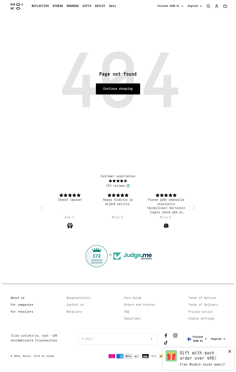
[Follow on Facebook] (165, 335)
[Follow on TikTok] (165, 342)
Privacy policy (200, 311)
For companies (22, 304)
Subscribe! (132, 318)
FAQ (126, 311)
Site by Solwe (44, 356)
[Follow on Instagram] (175, 335)
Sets (112, 6)
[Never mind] (230, 352)
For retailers (22, 311)
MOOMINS (73, 6)
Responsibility (79, 297)
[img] (118, 181)
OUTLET (100, 6)
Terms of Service (202, 297)
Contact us (75, 304)
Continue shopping (118, 88)
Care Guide (132, 297)
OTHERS (58, 6)
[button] (43, 207)
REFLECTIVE (40, 6)
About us (18, 297)
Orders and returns (139, 304)
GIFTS (87, 6)
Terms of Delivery (203, 304)
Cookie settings (201, 318)
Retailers (74, 311)
